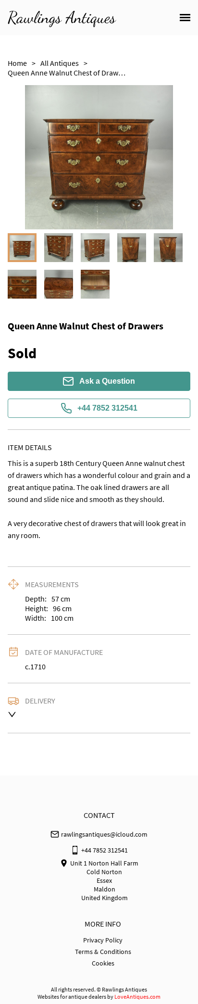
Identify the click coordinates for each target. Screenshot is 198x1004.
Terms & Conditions (103, 951)
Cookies (103, 963)
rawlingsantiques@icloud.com (104, 834)
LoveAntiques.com (137, 996)
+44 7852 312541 (107, 408)
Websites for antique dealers (71, 996)
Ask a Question (107, 381)
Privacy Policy (103, 940)
